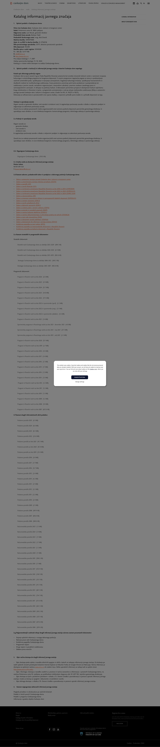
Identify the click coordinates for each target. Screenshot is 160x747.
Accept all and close (79, 377)
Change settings (79, 381)
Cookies (92, 369)
